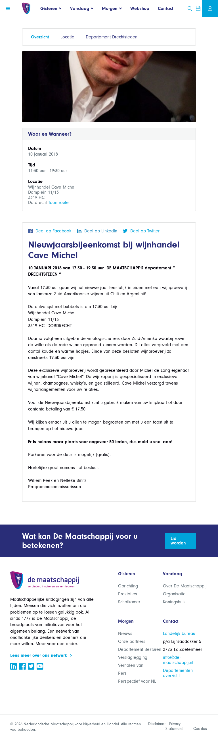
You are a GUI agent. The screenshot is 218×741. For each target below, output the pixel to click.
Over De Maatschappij (185, 586)
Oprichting (128, 586)
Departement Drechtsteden (111, 37)
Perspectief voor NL (137, 681)
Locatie (67, 37)
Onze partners (131, 641)
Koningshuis (174, 601)
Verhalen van (130, 665)
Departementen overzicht (178, 673)
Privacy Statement (174, 726)
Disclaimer (156, 723)
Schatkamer (129, 601)
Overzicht (40, 37)
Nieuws (125, 633)
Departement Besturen (139, 649)
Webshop (139, 8)
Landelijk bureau (179, 633)
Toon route (58, 202)
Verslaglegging (132, 657)
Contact (165, 8)
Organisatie (174, 593)
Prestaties (127, 593)
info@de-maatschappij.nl (178, 660)
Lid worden (178, 541)
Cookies (200, 728)
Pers (122, 673)
